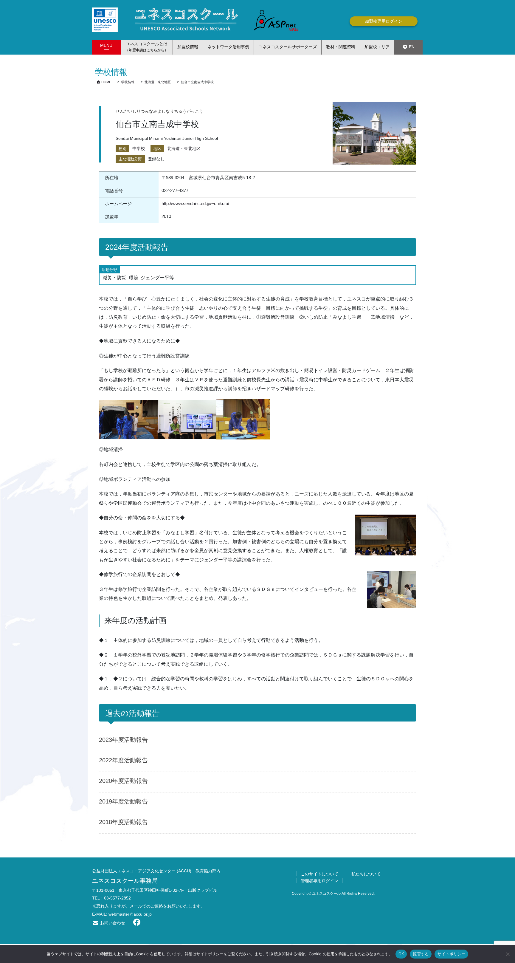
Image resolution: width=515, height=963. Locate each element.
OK (401, 953)
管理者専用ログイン (319, 880)
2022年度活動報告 (123, 760)
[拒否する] (508, 954)
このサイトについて (319, 873)
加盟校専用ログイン (383, 21)
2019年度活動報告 (123, 801)
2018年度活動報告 (123, 822)
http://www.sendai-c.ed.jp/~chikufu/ (195, 203)
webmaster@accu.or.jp (130, 914)
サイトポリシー (451, 953)
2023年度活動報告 (123, 739)
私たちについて (366, 873)
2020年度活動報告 (123, 781)
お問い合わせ (112, 922)
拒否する (421, 953)
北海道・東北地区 (184, 148)
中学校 (138, 148)
